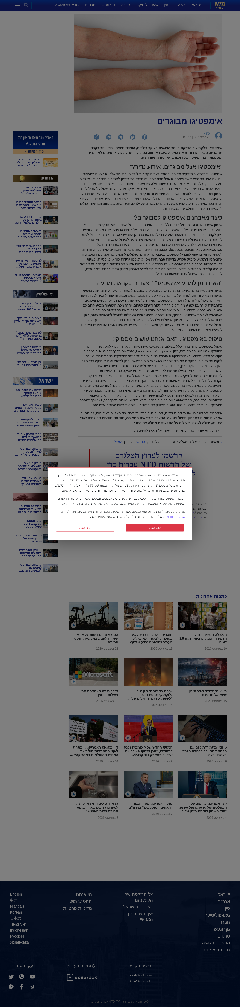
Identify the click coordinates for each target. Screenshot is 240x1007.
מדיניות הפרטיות (174, 516)
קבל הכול (155, 527)
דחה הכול (85, 527)
